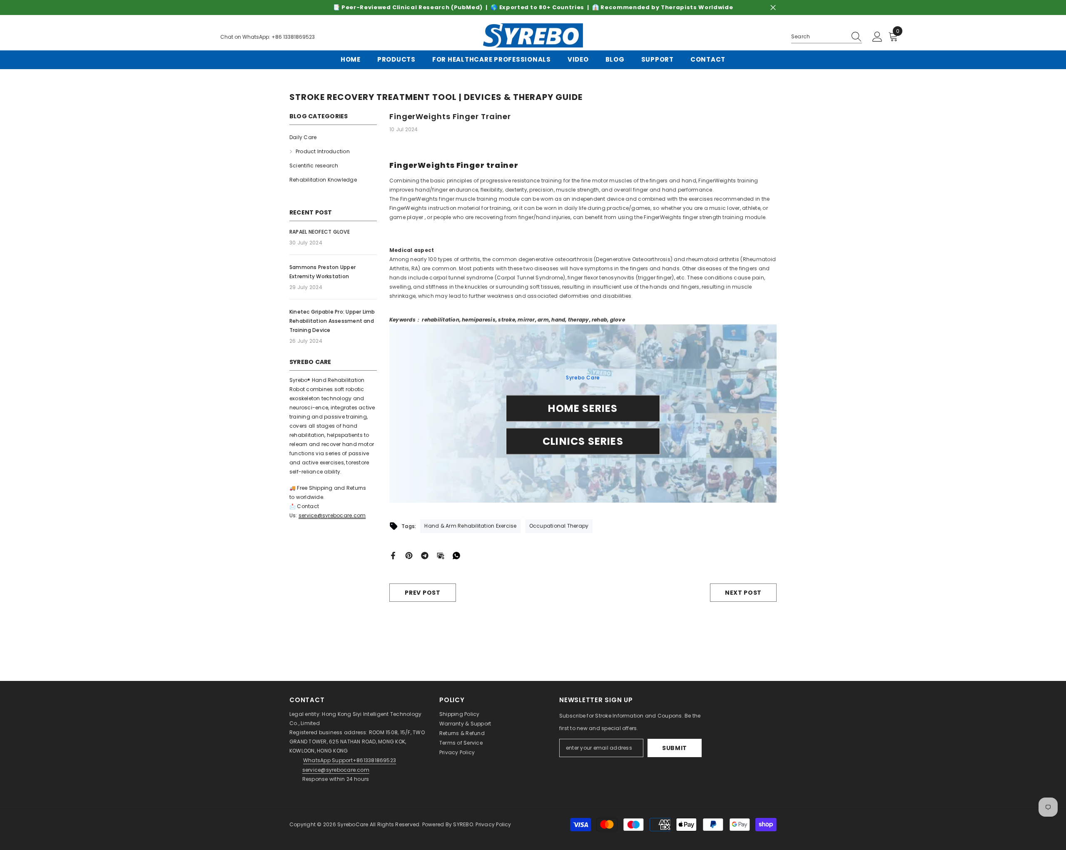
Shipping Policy (459, 714)
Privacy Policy (457, 752)
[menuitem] (333, 137)
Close (773, 7)
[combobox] (818, 36)
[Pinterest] (409, 554)
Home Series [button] (583, 408)
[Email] (440, 554)
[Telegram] (424, 554)
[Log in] (877, 37)
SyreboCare (353, 824)
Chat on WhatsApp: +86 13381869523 (267, 36)
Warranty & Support (465, 723)
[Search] (826, 36)
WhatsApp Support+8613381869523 (349, 760)
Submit (674, 748)
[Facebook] (393, 554)
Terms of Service (461, 742)
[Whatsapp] (456, 554)
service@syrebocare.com (332, 515)
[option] (533, 7)
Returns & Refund (462, 733)
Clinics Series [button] (583, 441)
